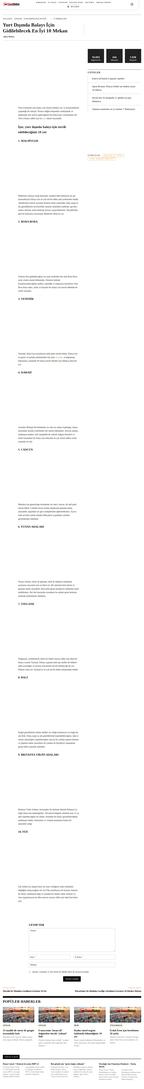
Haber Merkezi (9, 37)
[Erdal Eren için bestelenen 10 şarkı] (125, 1015)
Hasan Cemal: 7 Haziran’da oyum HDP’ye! (21, 1064)
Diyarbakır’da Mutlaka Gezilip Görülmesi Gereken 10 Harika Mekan (108, 991)
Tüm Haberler (116, 1025)
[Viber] (68, 911)
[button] (132, 4)
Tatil (119, 155)
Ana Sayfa (7, 19)
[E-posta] (55, 911)
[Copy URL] (74, 911)
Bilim (76, 1025)
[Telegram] (61, 911)
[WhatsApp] (35, 911)
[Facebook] (22, 911)
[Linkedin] (42, 911)
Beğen (95, 50)
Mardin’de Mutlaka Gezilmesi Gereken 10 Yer (25, 991)
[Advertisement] (114, 134)
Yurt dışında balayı (101, 159)
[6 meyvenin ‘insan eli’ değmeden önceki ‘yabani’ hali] (54, 1015)
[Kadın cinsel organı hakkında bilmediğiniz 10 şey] (90, 1015)
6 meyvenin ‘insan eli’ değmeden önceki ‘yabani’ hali (53, 1033)
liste (44, 118)
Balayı (108, 155)
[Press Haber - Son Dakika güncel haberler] (11, 4)
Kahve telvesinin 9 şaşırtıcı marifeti (108, 78)
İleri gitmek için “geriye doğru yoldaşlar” (68, 1064)
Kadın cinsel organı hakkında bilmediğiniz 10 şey (88, 1033)
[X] (29, 911)
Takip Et (114, 50)
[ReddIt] (48, 911)
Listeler (18, 19)
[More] (138, 29)
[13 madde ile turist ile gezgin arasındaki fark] (18, 1015)
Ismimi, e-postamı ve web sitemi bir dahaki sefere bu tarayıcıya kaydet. (60, 972)
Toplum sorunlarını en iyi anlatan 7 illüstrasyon (113, 109)
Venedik (59, 357)
